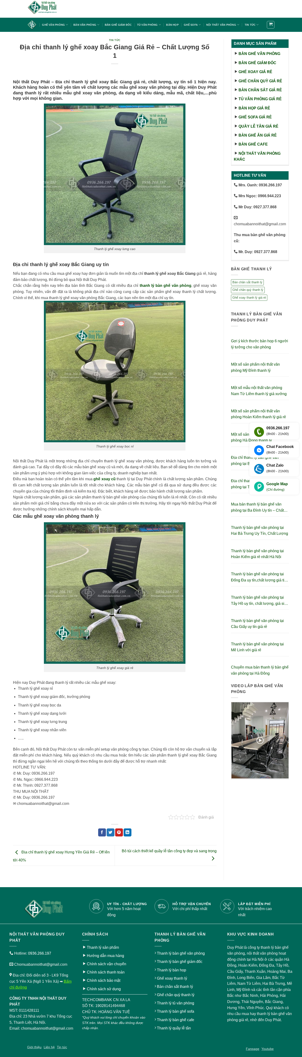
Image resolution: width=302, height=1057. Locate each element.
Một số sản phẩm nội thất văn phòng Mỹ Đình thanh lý (255, 367)
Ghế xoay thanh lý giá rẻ (249, 297)
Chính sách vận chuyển (106, 964)
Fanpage (252, 1049)
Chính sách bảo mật (103, 980)
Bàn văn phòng (84, 24)
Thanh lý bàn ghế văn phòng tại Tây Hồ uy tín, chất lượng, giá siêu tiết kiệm (260, 600)
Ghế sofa (191, 24)
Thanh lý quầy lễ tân (174, 1028)
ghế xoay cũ (104, 479)
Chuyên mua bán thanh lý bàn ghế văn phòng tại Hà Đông (260, 670)
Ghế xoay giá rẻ (255, 72)
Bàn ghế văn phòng (259, 54)
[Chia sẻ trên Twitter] (110, 832)
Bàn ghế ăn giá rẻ (258, 135)
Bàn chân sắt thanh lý (247, 282)
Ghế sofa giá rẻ (255, 117)
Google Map (277, 487)
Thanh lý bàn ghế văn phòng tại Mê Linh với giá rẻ (257, 647)
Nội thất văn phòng (221, 24)
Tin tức (250, 24)
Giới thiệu (34, 1047)
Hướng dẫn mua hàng (105, 956)
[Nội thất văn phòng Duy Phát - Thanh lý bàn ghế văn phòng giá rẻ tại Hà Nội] (50, 9)
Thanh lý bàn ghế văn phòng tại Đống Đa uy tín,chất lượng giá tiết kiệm (259, 577)
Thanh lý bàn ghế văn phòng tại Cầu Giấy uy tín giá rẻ (257, 624)
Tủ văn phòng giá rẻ (260, 99)
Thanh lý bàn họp (171, 970)
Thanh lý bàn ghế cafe (175, 1020)
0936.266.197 (39, 953)
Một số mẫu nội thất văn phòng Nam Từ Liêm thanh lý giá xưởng (259, 391)
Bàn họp (172, 24)
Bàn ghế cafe (253, 144)
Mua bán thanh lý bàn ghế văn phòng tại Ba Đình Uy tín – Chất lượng (257, 507)
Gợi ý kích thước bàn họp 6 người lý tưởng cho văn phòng (259, 344)
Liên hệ (49, 1047)
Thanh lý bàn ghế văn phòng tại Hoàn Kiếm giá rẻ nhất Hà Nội (257, 554)
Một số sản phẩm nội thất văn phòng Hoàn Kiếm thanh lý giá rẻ (258, 414)
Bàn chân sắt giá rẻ (260, 90)
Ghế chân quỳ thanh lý (247, 290)
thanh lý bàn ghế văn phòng (165, 286)
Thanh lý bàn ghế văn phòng (181, 953)
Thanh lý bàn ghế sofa (175, 1011)
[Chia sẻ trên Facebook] (102, 832)
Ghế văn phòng (53, 24)
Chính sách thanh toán (106, 972)
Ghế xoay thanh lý (172, 978)
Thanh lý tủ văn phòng (175, 1003)
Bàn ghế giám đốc (118, 24)
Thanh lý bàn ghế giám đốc (179, 962)
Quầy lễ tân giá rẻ (258, 126)
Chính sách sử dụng (104, 989)
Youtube (267, 1049)
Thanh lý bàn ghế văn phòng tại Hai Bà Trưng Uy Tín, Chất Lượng (259, 531)
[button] (270, 25)
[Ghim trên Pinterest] (119, 832)
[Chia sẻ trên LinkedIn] (127, 832)
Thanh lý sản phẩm (103, 947)
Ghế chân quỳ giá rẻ (260, 81)
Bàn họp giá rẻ (254, 108)
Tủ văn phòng (147, 24)
